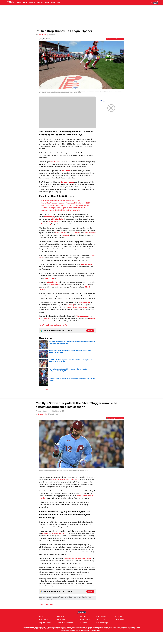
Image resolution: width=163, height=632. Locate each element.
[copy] (49, 39)
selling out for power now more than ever (77, 558)
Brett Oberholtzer (45, 318)
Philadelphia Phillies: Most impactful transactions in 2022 (60, 200)
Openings (60, 616)
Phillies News (49, 390)
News (19, 2)
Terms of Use (101, 619)
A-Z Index (83, 623)
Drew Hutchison (86, 264)
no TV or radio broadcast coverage (76, 307)
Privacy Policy (85, 619)
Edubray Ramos (49, 278)
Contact (83, 616)
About (41, 616)
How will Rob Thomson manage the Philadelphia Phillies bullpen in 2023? (65, 203)
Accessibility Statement (65, 623)
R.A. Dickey (70, 305)
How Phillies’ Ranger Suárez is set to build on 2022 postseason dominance (66, 205)
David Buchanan (84, 302)
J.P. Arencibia (75, 233)
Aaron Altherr (55, 284)
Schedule (32, 2)
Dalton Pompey (49, 217)
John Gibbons (66, 171)
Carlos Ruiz (65, 235)
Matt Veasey (42, 35)
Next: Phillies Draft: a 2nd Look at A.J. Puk (53, 325)
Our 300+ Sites (101, 616)
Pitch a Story (61, 619)
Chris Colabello (57, 219)
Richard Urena (52, 282)
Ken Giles (92, 318)
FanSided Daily (44, 619)
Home (41, 390)
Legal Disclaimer (44, 623)
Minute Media (30, 627)
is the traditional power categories (53, 533)
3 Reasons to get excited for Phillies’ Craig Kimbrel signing (60, 210)
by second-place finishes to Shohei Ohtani (65, 479)
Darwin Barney (46, 224)
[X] (151, 2)
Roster (47, 2)
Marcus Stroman (61, 233)
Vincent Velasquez (82, 316)
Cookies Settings (102, 623)
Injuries (53, 2)
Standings (40, 2)
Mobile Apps (119, 616)
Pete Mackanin (55, 162)
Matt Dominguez (53, 221)
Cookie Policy (119, 619)
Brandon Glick (43, 414)
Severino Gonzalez (67, 182)
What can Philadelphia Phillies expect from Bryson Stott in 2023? (63, 208)
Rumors (25, 2)
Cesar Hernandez (89, 233)
